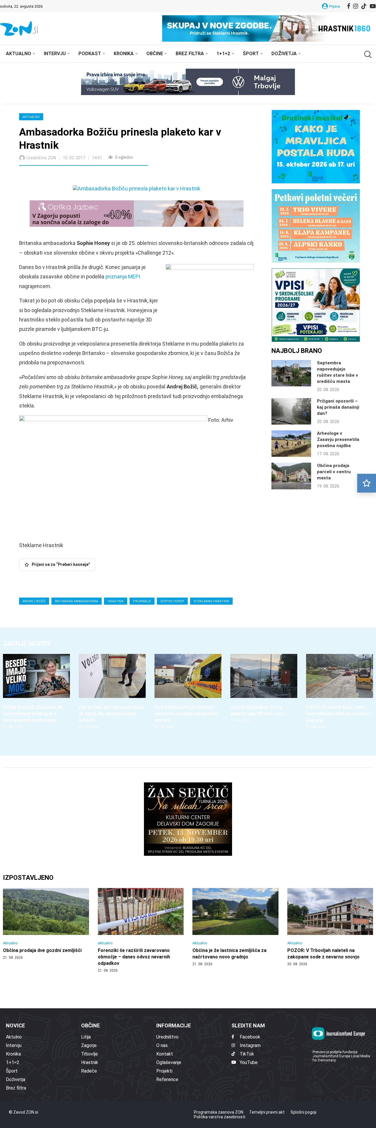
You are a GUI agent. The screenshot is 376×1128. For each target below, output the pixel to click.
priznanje (142, 601)
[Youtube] (373, 6)
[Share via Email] (76, 176)
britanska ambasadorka (76, 601)
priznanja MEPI (122, 276)
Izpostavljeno (28, 877)
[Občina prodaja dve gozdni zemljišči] (46, 924)
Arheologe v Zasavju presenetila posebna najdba (338, 439)
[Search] (367, 54)
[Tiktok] (364, 6)
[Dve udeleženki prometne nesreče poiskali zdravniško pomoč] (188, 691)
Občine (154, 53)
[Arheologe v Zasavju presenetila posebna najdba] (291, 443)
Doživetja (284, 53)
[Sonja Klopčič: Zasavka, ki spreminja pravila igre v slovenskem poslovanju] (36, 691)
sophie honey (172, 601)
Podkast (89, 53)
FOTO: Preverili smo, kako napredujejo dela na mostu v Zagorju (338, 713)
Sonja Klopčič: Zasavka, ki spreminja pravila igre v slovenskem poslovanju (32, 713)
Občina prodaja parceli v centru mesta (334, 472)
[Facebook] (348, 6)
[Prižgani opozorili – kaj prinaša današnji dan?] (291, 411)
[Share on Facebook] (49, 176)
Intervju (55, 53)
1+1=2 (223, 53)
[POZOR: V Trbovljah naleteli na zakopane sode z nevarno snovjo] (330, 927)
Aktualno (18, 53)
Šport (251, 53)
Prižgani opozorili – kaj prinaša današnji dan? (338, 407)
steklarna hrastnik (211, 601)
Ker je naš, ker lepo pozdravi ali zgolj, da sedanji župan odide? (111, 713)
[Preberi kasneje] (366, 483)
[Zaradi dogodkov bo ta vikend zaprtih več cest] (263, 688)
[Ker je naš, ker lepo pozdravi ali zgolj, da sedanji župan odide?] (112, 691)
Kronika (124, 53)
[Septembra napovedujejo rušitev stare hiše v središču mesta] (291, 373)
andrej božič (34, 601)
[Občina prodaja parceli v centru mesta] (291, 476)
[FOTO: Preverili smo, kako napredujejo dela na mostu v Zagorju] (339, 691)
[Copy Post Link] (62, 176)
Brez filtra (190, 53)
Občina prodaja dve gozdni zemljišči (42, 950)
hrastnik (116, 601)
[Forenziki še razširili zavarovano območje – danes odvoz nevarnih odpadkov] (141, 930)
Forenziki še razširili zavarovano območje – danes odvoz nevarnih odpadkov (134, 957)
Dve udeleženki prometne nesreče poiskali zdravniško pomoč (187, 713)
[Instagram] (355, 6)
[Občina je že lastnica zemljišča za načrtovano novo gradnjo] (235, 927)
